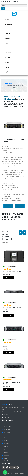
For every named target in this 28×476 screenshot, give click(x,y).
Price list (6, 461)
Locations (7, 67)
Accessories (8, 52)
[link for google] (17, 467)
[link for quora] (14, 467)
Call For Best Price (9, 206)
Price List (7, 57)
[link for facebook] (7, 467)
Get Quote (19, 206)
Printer (6, 48)
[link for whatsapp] (5, 472)
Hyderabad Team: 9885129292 (9, 1)
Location (6, 455)
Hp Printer (6, 437)
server (10, 83)
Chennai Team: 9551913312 (8, 3)
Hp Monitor (7, 429)
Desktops (7, 33)
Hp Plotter (7, 440)
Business (7, 38)
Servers (7, 19)
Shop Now (8, 278)
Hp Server (6, 424)
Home (6, 83)
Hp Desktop (7, 435)
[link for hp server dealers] (14, 13)
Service (7, 62)
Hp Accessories (8, 443)
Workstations (8, 24)
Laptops (7, 29)
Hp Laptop (7, 432)
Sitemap (22, 473)
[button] (20, 232)
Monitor (7, 43)
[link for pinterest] (3, 467)
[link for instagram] (10, 467)
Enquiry (7, 72)
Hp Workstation (8, 426)
